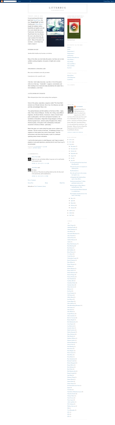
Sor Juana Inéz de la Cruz (73, 385)
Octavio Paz (70, 344)
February (73, 205)
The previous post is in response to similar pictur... (78, 167)
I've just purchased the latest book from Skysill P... (78, 163)
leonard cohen (70, 328)
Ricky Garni (35, 156)
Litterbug (57, 7)
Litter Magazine (71, 77)
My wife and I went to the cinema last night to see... (78, 174)
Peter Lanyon (70, 352)
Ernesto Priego (70, 274)
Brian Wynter (70, 252)
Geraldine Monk (71, 283)
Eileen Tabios (70, 270)
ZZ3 (68, 416)
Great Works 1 (70, 59)
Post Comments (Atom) (40, 186)
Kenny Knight (70, 320)
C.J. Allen (69, 254)
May (72, 198)
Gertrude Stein (70, 285)
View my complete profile (75, 132)
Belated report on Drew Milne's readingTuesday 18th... (77, 186)
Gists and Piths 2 (71, 63)
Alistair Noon (70, 237)
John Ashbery (70, 303)
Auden (69, 242)
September (73, 153)
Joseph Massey (71, 313)
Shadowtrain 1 (70, 53)
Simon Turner (70, 383)
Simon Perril (70, 381)
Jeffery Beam (38, 24)
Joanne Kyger (70, 301)
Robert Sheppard (71, 363)
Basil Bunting (70, 246)
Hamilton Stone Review (73, 57)
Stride (68, 49)
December (73, 146)
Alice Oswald (70, 235)
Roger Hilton (70, 365)
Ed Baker (69, 266)
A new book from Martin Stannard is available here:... (78, 190)
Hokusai (69, 289)
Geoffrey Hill (70, 281)
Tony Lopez (70, 400)
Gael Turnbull (70, 278)
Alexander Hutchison (72, 233)
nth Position (70, 55)
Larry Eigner (70, 324)
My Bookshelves (74, 170)
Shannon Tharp (71, 377)
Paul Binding (70, 346)
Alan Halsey (70, 231)
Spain (68, 387)
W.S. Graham (70, 404)
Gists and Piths (71, 65)
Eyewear (69, 68)
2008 (70, 213)
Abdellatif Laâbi (71, 227)
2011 (70, 142)
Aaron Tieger (70, 225)
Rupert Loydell (71, 373)
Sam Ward (69, 375)
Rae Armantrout (71, 359)
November (73, 149)
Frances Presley (71, 276)
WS (68, 408)
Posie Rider (70, 357)
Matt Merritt (70, 336)
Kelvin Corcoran (71, 318)
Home (46, 183)
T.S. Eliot (69, 389)
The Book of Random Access (74, 391)
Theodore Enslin (71, 393)
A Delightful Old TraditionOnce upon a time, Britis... (78, 178)
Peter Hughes (70, 350)
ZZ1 (68, 412)
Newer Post (30, 183)
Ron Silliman (70, 367)
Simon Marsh (70, 379)
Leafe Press (70, 79)
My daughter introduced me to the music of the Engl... (78, 194)
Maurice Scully (71, 340)
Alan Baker (34, 167)
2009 (70, 210)
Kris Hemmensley (71, 322)
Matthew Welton (71, 338)
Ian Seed (69, 291)
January (73, 207)
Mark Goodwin (71, 330)
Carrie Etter (70, 256)
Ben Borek (70, 248)
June (72, 160)
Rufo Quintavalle (71, 371)
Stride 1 (69, 47)
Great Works (70, 61)
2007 (70, 215)
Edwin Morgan (71, 268)
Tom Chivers (70, 398)
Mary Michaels (71, 334)
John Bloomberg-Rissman (73, 305)
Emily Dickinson (71, 272)
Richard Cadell (71, 361)
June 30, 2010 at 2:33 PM (40, 176)
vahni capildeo (71, 402)
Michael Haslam (71, 342)
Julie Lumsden (70, 315)
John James (70, 307)
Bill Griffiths (70, 250)
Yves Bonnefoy (71, 410)
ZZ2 (68, 414)
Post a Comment (32, 180)
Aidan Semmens (71, 229)
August (72, 156)
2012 (70, 139)
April (72, 200)
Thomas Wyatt (70, 396)
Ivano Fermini (70, 293)
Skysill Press (36, 20)
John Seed (69, 309)
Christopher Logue (72, 258)
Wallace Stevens (71, 406)
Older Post (62, 183)
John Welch (70, 311)
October (73, 151)
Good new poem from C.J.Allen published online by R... (77, 182)
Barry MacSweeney (72, 244)
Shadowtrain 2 (70, 51)
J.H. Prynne (70, 295)
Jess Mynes (70, 299)
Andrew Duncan (71, 239)
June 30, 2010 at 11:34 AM (40, 163)
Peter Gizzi (70, 348)
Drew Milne (70, 262)
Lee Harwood (70, 326)
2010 (70, 144)
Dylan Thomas (70, 264)
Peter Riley (70, 354)
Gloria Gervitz (70, 287)
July (72, 158)
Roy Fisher (70, 369)
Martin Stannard (71, 332)
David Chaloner (71, 260)
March (72, 203)
